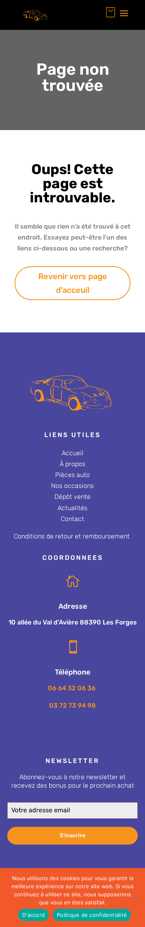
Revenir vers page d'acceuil (72, 283)
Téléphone (72, 672)
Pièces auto (72, 475)
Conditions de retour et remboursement (72, 536)
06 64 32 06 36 (72, 688)
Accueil (72, 453)
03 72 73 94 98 (72, 705)
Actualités (72, 508)
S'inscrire (72, 835)
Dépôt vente (72, 496)
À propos (72, 464)
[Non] (135, 897)
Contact (72, 519)
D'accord (33, 915)
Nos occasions (72, 486)
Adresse (72, 606)
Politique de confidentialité (92, 915)
